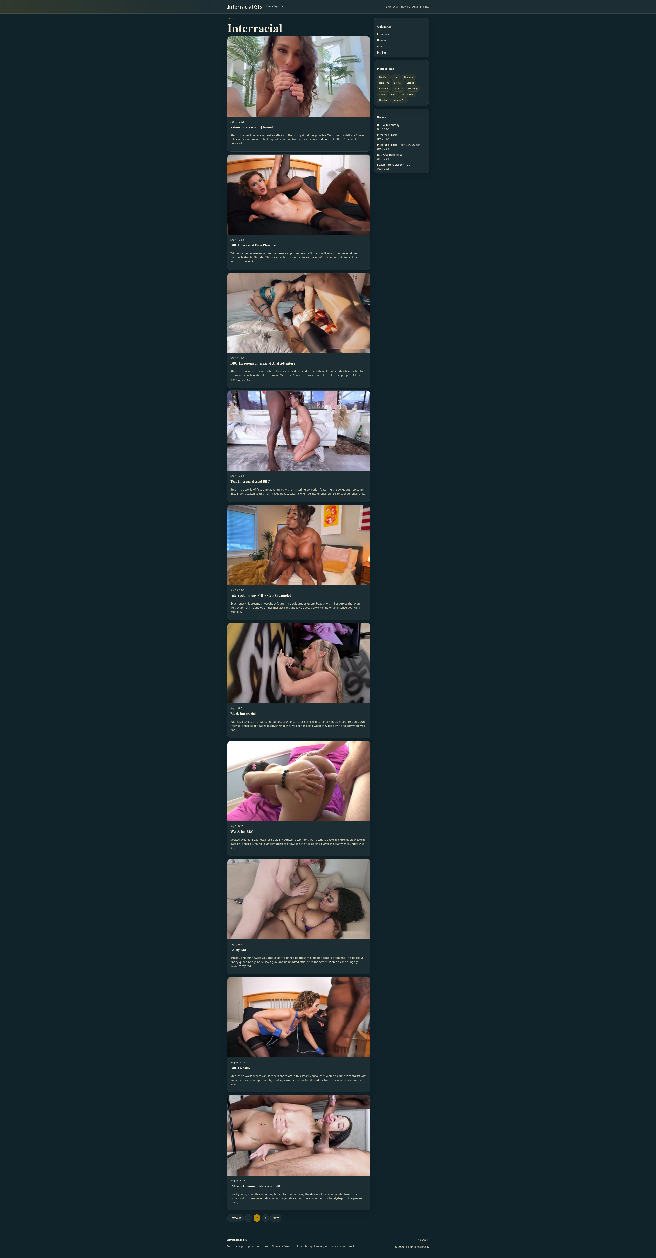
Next (276, 1218)
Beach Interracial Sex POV (393, 165)
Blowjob (405, 6)
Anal (415, 6)
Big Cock (383, 76)
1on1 (396, 76)
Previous (235, 1218)
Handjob (383, 100)
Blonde (410, 82)
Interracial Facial (387, 135)
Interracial (392, 6)
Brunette (408, 76)
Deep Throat (407, 94)
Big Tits (424, 6)
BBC (393, 94)
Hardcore (384, 82)
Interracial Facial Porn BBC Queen (398, 145)
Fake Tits (398, 88)
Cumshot (384, 88)
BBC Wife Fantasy (388, 125)
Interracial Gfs (244, 6)
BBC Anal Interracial (389, 155)
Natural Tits (399, 100)
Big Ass (397, 82)
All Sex (382, 94)
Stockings (413, 88)
